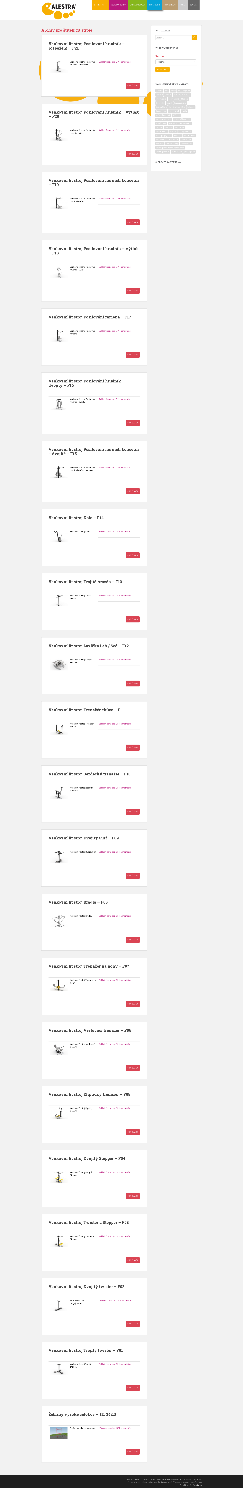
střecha (173, 131)
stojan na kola (161, 131)
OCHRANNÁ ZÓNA (163, 119)
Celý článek (132, 85)
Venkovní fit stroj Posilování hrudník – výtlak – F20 (94, 114)
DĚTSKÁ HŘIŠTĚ (100, 5)
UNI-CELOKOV (189, 135)
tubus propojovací (163, 135)
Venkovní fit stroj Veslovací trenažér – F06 (90, 1030)
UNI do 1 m (173, 139)
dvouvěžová (161, 99)
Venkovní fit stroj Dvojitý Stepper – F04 (87, 1158)
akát (166, 91)
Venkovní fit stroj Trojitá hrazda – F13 (85, 581)
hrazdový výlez (180, 103)
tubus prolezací (184, 131)
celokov (159, 95)
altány (173, 91)
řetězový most (186, 143)
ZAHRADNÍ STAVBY (137, 5)
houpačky (160, 103)
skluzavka (168, 127)
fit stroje (184, 99)
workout (159, 143)
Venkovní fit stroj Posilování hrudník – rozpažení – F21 (87, 46)
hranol (169, 103)
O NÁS (182, 5)
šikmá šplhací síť (162, 152)
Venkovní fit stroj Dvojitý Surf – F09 (84, 838)
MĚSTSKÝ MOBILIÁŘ (118, 5)
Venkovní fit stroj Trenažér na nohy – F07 (89, 966)
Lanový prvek (174, 111)
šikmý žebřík (177, 152)
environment (174, 99)
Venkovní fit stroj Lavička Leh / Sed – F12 (89, 645)
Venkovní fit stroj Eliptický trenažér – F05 (89, 1094)
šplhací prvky (189, 152)
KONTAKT (193, 5)
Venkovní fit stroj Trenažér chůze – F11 (86, 709)
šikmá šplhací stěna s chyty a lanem (170, 148)
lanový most (161, 111)
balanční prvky (184, 91)
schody (159, 127)
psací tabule (161, 123)
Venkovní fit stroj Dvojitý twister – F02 (86, 1286)
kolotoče (190, 107)
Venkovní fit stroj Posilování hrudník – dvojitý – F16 (87, 383)
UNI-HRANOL (161, 139)
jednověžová (161, 107)
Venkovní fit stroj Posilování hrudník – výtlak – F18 (94, 251)
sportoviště (179, 127)
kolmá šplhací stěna (177, 107)
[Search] (194, 37)
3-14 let (159, 91)
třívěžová (177, 135)
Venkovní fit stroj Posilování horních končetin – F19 (94, 182)
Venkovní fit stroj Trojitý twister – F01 (86, 1350)
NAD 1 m (176, 115)
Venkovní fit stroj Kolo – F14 (76, 517)
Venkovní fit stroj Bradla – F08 (78, 902)
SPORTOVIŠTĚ (154, 5)
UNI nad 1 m (186, 139)
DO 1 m (168, 95)
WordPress (197, 1485)
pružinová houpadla (182, 119)
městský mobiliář (163, 115)
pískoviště (173, 123)
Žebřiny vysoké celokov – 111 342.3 (82, 1414)
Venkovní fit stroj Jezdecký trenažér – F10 (89, 774)
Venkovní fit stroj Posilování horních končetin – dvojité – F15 (94, 451)
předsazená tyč (185, 123)
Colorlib (183, 1485)
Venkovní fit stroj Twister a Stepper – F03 (89, 1222)
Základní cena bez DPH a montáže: (115, 61)
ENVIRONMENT (170, 5)
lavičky (184, 111)
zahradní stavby (172, 143)
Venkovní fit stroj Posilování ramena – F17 (90, 317)
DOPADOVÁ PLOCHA (182, 95)
